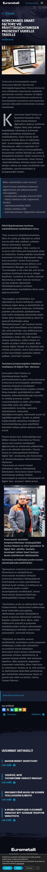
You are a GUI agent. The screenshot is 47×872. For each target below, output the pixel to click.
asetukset (20, 863)
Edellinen (36, 714)
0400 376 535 (32, 3)
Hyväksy (7, 868)
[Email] (20, 709)
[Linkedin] (12, 709)
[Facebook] (4, 709)
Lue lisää (7, 765)
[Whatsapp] (16, 709)
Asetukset (29, 868)
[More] (24, 709)
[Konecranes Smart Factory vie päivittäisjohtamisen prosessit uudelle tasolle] (23, 60)
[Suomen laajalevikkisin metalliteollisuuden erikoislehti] (10, 3)
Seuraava (11, 714)
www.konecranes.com (13, 695)
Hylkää (18, 868)
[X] (8, 709)
